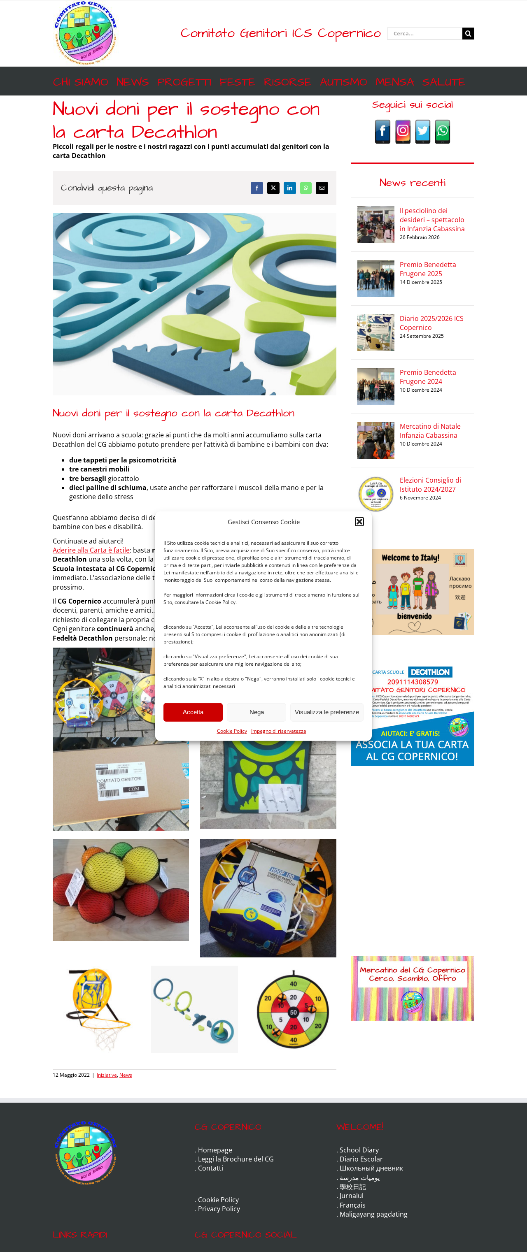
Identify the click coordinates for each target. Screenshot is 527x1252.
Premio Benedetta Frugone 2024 (428, 377)
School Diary (359, 1149)
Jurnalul (352, 1195)
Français (353, 1205)
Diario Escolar (361, 1159)
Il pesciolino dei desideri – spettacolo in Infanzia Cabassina (432, 219)
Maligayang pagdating (374, 1214)
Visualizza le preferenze (327, 711)
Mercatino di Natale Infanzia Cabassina (430, 431)
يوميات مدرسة (360, 1177)
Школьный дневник (371, 1168)
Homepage (215, 1149)
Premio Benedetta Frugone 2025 (428, 269)
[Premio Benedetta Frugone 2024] (375, 372)
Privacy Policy (219, 1208)
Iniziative (107, 1074)
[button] (359, 522)
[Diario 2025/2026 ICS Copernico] (375, 318)
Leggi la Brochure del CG (236, 1159)
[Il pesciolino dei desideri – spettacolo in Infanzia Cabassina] (375, 210)
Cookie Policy (232, 730)
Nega (257, 711)
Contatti (210, 1168)
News (125, 1074)
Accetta (193, 711)
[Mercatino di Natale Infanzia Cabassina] (375, 426)
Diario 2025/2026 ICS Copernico (432, 323)
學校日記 (353, 1186)
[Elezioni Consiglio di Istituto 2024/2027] (375, 480)
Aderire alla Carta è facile (91, 550)
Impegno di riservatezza (278, 730)
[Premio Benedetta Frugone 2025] (375, 264)
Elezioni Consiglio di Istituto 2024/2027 (430, 485)
